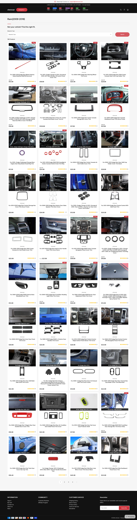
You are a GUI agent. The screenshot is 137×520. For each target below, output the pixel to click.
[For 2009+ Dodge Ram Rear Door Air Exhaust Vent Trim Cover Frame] (83, 362)
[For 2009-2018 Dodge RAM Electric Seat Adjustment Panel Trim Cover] (83, 276)
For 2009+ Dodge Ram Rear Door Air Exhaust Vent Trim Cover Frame (84, 381)
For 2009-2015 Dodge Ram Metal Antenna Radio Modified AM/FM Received (22, 75)
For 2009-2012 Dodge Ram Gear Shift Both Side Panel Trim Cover (22, 381)
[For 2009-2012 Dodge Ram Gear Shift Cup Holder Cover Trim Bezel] (114, 144)
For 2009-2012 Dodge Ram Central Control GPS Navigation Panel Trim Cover (115, 339)
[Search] (121, 10)
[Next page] (76, 482)
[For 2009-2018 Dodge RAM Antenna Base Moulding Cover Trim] (22, 276)
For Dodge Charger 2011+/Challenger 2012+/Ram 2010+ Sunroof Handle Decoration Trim (53, 470)
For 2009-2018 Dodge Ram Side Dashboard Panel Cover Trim (114, 469)
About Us (10, 506)
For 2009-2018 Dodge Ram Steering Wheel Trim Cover (84, 75)
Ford (48, 9)
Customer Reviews (43, 500)
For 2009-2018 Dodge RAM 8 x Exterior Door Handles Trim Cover (53, 339)
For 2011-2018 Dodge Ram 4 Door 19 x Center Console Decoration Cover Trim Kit (53, 118)
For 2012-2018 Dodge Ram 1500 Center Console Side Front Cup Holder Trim (115, 75)
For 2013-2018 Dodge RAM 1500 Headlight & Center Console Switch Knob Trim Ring (53, 163)
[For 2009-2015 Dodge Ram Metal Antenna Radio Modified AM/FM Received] (22, 56)
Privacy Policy (73, 504)
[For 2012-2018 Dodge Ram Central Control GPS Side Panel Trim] (114, 187)
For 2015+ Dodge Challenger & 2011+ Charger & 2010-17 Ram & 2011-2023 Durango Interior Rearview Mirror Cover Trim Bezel (22, 119)
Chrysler (85, 9)
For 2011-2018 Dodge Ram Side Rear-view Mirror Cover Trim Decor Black (84, 469)
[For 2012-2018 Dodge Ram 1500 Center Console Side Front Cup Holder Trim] (114, 56)
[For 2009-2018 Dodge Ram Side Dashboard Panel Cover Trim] (114, 450)
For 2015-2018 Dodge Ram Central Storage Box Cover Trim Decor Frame (22, 206)
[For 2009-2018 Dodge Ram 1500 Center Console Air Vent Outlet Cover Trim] (22, 230)
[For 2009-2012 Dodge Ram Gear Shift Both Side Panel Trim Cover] (22, 362)
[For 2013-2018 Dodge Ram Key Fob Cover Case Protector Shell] (83, 407)
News (9, 508)
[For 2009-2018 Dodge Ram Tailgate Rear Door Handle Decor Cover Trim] (22, 407)
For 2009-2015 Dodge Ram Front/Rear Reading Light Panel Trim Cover (53, 295)
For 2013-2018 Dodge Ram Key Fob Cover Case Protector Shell (84, 425)
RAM (67, 9)
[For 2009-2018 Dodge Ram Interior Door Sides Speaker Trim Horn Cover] (53, 187)
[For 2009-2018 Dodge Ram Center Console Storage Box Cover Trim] (83, 99)
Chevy (60, 9)
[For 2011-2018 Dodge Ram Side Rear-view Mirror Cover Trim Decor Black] (83, 450)
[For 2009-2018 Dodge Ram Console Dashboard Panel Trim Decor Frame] (114, 99)
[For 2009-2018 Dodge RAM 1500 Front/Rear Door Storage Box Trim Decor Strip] (114, 407)
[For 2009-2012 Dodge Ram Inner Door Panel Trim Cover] (22, 321)
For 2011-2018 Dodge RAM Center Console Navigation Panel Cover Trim (84, 249)
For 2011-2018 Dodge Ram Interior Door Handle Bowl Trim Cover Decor (53, 249)
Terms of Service (74, 506)
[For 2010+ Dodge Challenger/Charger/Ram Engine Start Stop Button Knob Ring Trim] (22, 144)
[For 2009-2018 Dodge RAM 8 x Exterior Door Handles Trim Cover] (53, 321)
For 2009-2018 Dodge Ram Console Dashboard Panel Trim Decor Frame (114, 118)
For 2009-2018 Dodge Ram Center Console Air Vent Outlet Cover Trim (84, 163)
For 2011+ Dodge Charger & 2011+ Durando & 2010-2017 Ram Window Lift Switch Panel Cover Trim (53, 76)
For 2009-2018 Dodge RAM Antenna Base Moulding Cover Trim (22, 295)
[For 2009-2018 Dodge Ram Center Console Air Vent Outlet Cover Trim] (83, 144)
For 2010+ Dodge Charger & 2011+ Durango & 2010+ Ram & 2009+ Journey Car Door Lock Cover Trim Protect (84, 207)
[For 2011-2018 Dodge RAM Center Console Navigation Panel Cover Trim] (83, 230)
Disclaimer (72, 508)
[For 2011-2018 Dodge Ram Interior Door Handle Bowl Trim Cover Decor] (53, 230)
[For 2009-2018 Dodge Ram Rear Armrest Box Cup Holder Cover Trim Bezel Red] (114, 362)
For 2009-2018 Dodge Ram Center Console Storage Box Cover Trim (84, 118)
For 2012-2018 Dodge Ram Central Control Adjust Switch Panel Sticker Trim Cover (84, 339)
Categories (21, 9)
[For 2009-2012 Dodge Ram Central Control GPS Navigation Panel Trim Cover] (114, 321)
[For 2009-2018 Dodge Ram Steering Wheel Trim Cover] (83, 56)
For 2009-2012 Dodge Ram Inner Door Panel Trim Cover (22, 339)
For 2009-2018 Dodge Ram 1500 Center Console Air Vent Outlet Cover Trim (22, 249)
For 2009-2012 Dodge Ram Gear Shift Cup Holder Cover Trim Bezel (115, 163)
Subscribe (124, 508)
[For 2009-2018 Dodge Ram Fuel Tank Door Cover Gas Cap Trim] (22, 450)
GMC (71, 9)
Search (122, 34)
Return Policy (73, 502)
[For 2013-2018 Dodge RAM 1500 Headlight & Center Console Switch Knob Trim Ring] (53, 144)
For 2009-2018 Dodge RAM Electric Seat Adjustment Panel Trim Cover (84, 295)
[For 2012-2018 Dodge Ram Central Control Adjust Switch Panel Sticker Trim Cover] (83, 321)
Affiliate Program (43, 502)
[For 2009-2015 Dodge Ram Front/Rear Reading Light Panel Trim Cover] (53, 276)
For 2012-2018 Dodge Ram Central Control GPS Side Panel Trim (114, 206)
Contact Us (10, 504)
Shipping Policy (73, 500)
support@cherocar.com (76, 1)
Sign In (9, 500)
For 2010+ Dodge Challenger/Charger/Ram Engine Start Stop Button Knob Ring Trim (22, 163)
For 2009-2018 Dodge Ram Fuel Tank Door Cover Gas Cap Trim (22, 469)
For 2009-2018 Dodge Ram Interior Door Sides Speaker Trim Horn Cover (53, 206)
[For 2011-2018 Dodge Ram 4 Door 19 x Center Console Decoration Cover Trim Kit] (53, 99)
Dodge (54, 9)
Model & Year (11, 31)
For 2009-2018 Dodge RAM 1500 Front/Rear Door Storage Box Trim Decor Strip (114, 425)
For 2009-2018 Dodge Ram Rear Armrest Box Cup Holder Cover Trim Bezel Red (115, 381)
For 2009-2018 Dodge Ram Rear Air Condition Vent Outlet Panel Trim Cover (53, 425)
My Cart (9, 502)
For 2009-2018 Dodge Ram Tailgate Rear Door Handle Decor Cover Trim (22, 425)
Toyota (78, 9)
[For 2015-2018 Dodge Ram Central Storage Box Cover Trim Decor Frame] (22, 187)
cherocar (22, 72)
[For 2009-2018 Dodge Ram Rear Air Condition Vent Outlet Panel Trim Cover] (53, 407)
